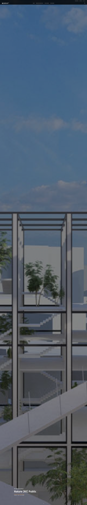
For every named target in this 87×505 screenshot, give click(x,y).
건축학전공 (80, 0)
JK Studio (84, 0)
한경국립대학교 (76, 0)
